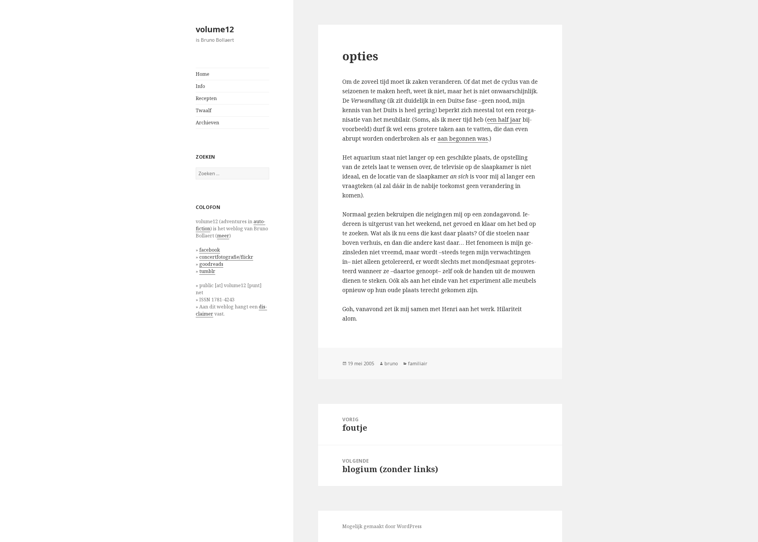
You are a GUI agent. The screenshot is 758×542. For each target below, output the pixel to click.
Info (200, 86)
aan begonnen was (463, 138)
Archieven (207, 122)
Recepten (206, 98)
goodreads (211, 264)
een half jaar (504, 119)
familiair (417, 363)
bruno (391, 363)
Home (202, 74)
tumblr (207, 271)
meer (223, 235)
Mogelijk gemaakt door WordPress (382, 526)
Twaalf (203, 110)
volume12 (215, 29)
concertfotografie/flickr (226, 257)
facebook (209, 250)
